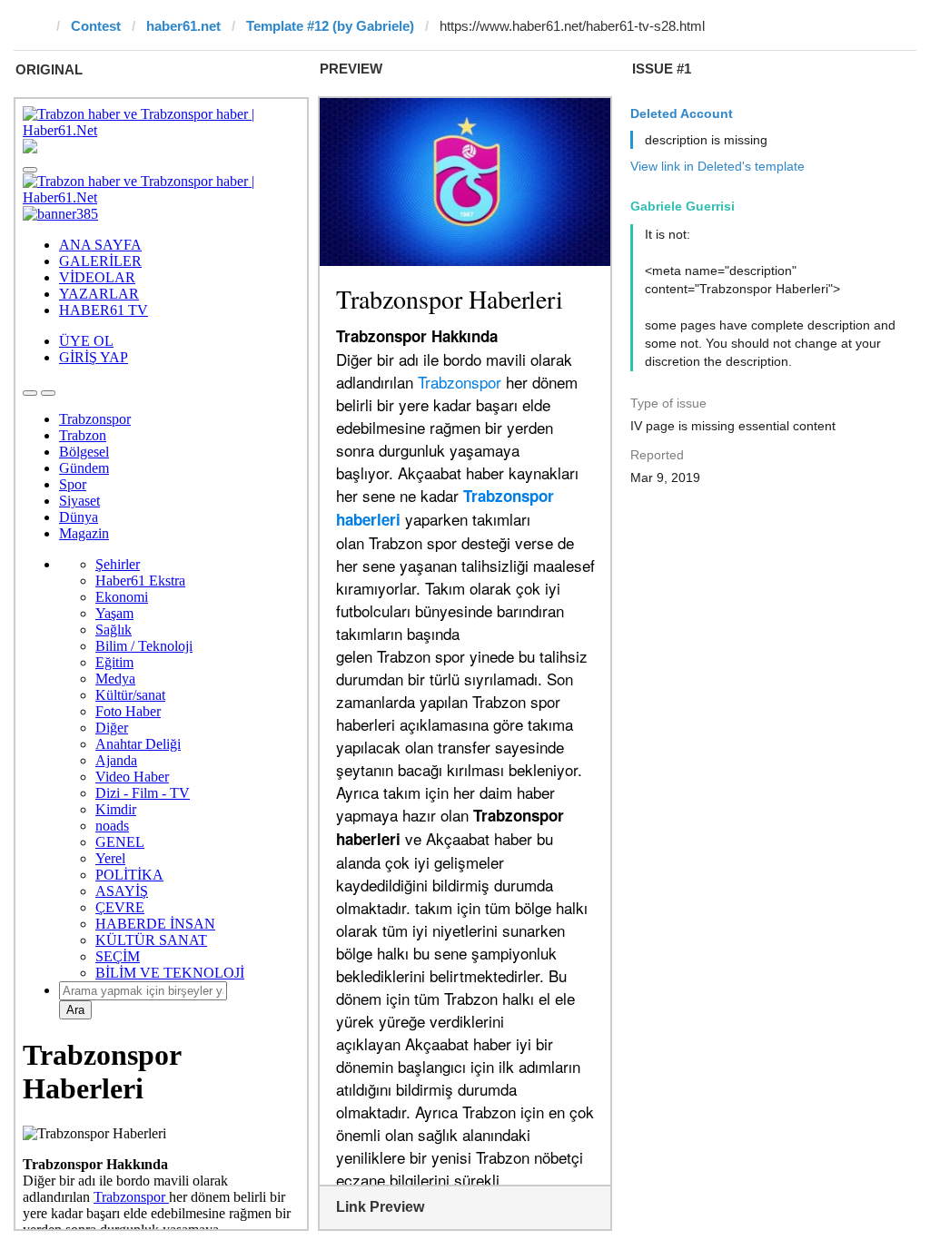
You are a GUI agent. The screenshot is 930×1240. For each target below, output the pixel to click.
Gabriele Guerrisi (682, 206)
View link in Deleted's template (717, 166)
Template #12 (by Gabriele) (330, 26)
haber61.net (183, 26)
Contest (96, 26)
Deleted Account (681, 113)
